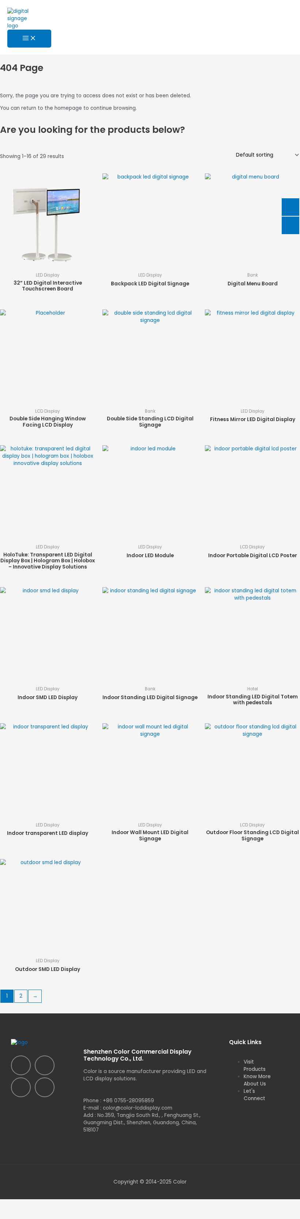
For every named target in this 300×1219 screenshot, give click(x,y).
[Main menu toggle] (29, 39)
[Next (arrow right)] (45, 1214)
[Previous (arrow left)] (14, 1214)
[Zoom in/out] (14, 1204)
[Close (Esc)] (106, 1204)
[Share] (76, 1204)
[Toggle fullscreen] (45, 1204)
